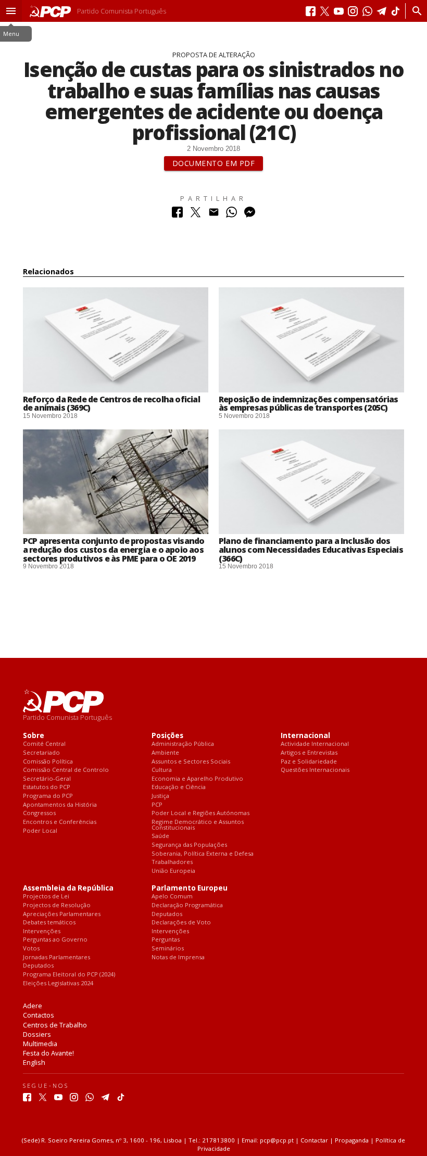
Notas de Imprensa (178, 957)
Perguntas (166, 940)
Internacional (305, 735)
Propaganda (352, 1140)
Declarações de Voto (181, 922)
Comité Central (44, 744)
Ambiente (165, 753)
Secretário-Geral (47, 779)
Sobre (33, 735)
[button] (11, 11)
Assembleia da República (68, 888)
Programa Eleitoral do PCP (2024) (69, 974)
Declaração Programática (187, 905)
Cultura (162, 770)
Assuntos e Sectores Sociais (191, 762)
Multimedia (40, 1043)
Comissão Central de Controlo (66, 770)
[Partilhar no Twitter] (195, 214)
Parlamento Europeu (190, 888)
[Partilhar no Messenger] (249, 214)
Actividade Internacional (315, 744)
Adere (32, 1005)
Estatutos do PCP (46, 787)
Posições (167, 735)
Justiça (160, 796)
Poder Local (40, 831)
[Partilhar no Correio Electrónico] (213, 214)
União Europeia (173, 871)
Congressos (39, 813)
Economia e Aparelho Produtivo (197, 779)
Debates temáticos (49, 922)
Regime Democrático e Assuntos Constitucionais (198, 824)
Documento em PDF (213, 163)
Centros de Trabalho (55, 1025)
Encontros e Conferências (59, 822)
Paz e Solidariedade (309, 762)
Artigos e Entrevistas (309, 753)
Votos (31, 948)
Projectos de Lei (46, 896)
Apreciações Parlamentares (62, 914)
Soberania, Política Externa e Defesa (203, 854)
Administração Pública (183, 744)
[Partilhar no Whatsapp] (231, 214)
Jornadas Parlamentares (56, 957)
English (34, 1062)
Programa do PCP (48, 796)
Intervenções (41, 931)
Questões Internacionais (315, 770)
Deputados (38, 966)
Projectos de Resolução (57, 905)
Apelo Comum (172, 896)
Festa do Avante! (48, 1053)
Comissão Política (48, 762)
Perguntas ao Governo (55, 940)
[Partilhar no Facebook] (177, 214)
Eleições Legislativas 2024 (58, 983)
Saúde (160, 836)
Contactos (38, 1015)
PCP (157, 805)
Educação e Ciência (179, 787)
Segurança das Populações (189, 845)
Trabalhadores (172, 862)
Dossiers (37, 1034)
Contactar (314, 1140)
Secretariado (41, 753)
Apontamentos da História (60, 805)
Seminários (168, 948)
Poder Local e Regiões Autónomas (200, 813)
